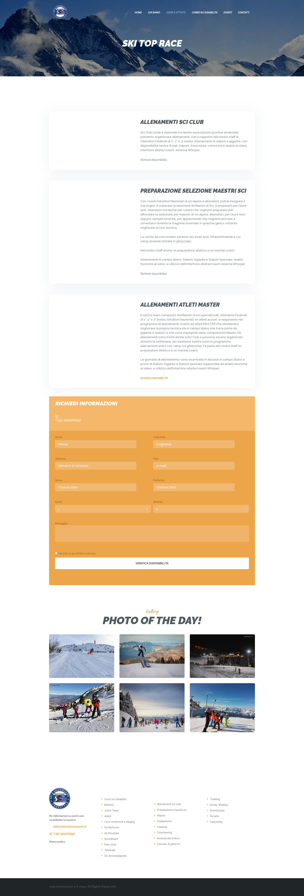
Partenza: (158, 480)
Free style (110, 844)
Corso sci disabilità (115, 799)
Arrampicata (217, 810)
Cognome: (159, 437)
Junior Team (111, 810)
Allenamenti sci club (169, 804)
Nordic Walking (219, 804)
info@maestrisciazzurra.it (69, 826)
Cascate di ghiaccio (168, 844)
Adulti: (58, 502)
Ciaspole (162, 826)
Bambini (109, 804)
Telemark (109, 850)
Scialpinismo (164, 821)
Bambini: (158, 502)
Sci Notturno (111, 827)
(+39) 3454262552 (68, 420)
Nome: (59, 437)
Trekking (215, 799)
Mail (155, 458)
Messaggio (61, 523)
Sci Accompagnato (115, 855)
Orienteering (164, 832)
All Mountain (111, 833)
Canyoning (216, 821)
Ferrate (214, 816)
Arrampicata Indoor (168, 838)
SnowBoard (111, 838)
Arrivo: (58, 480)
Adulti (107, 816)
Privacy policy (57, 841)
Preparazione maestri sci (171, 810)
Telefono (60, 458)
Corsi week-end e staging (119, 821)
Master (161, 815)
